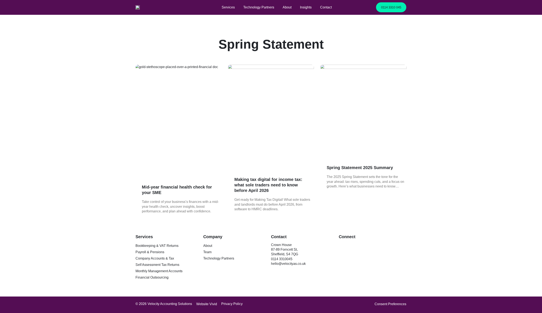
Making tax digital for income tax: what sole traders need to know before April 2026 (268, 185)
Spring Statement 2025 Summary (360, 167)
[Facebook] (351, 246)
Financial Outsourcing (152, 277)
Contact (326, 7)
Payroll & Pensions (150, 252)
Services (228, 7)
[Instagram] (361, 246)
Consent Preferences (390, 304)
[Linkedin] (342, 246)
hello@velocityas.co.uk (288, 263)
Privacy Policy (232, 304)
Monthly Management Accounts (159, 271)
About (287, 7)
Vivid (213, 304)
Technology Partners (258, 7)
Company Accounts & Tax (155, 258)
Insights (306, 7)
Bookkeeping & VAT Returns (157, 245)
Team (207, 252)
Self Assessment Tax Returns (157, 265)
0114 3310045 (282, 259)
